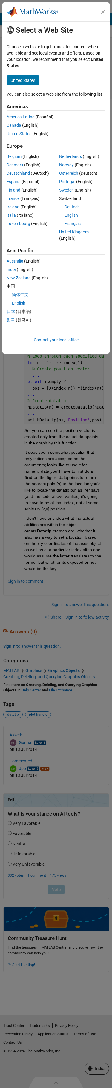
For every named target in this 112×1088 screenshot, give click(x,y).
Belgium (14, 156)
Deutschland (18, 173)
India (11, 269)
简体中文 (20, 294)
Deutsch (72, 206)
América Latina (21, 116)
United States (19, 133)
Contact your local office (56, 339)
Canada (14, 125)
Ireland (13, 206)
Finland (13, 190)
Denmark (15, 164)
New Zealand (19, 277)
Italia (11, 215)
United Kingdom (74, 232)
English (71, 215)
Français (73, 223)
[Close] (103, 12)
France (13, 198)
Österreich (68, 173)
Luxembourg (18, 223)
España (14, 181)
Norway (66, 164)
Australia (15, 261)
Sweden (66, 190)
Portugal (67, 181)
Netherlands (70, 156)
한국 (11, 319)
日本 (11, 311)
